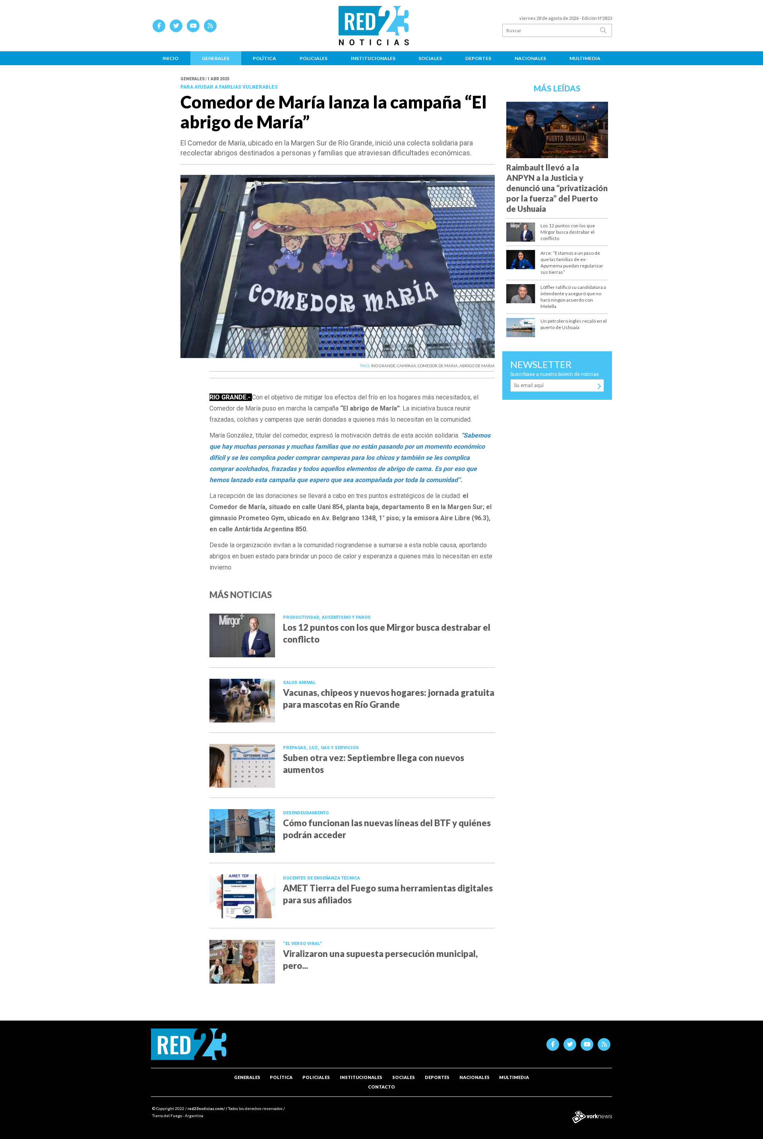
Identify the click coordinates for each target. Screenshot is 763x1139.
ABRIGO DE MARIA (477, 365)
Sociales (430, 58)
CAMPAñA (406, 365)
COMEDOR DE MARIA (438, 365)
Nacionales (530, 58)
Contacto (381, 1086)
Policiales (313, 58)
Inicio (170, 58)
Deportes (478, 58)
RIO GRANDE (383, 365)
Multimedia (584, 58)
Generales (215, 58)
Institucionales (373, 58)
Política (264, 58)
